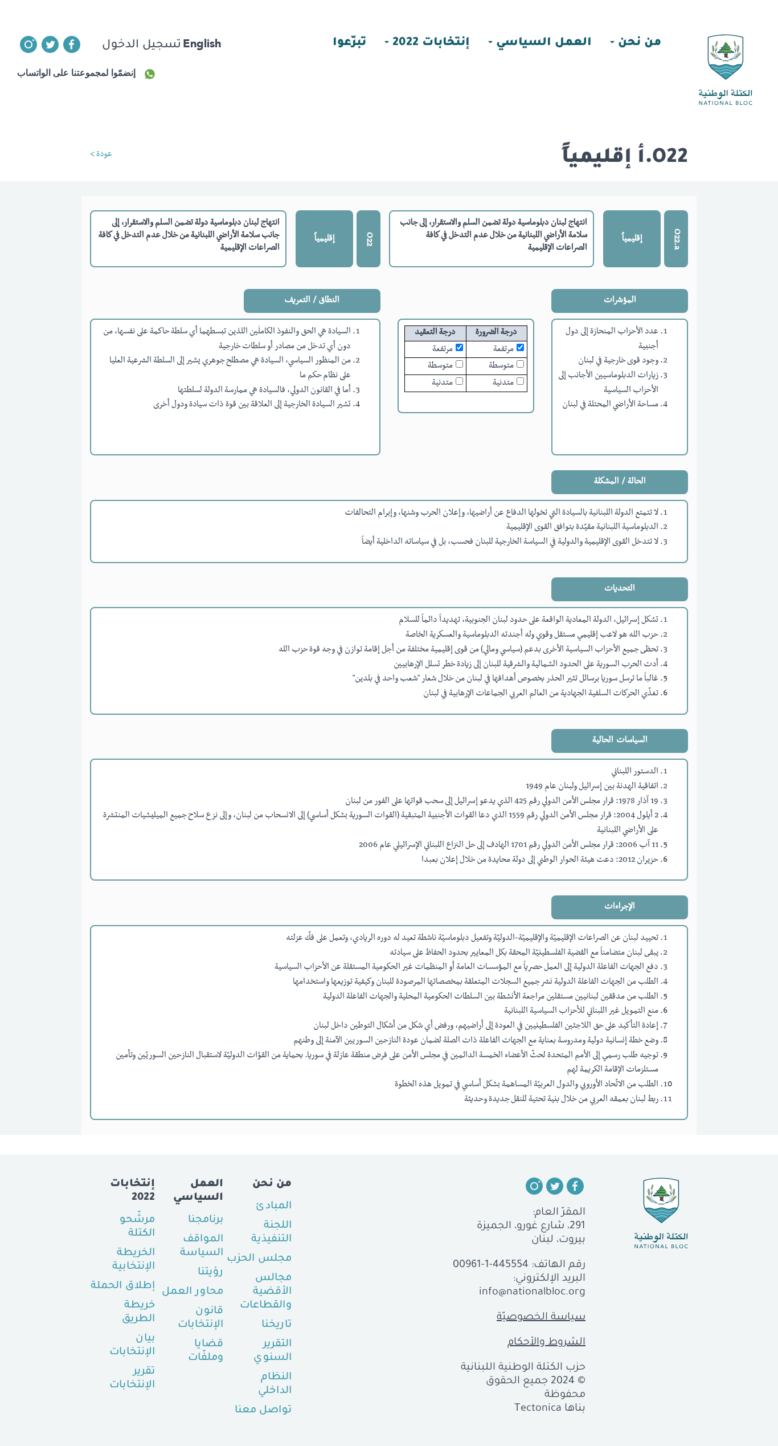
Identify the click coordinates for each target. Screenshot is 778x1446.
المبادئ (274, 1206)
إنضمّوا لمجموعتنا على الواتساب (76, 73)
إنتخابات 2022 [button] (429, 43)
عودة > (101, 155)
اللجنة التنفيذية (271, 1232)
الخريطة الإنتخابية (133, 1260)
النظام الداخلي (275, 1384)
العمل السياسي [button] (542, 43)
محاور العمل (192, 1292)
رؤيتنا (210, 1272)
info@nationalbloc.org (532, 1292)
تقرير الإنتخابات (132, 1378)
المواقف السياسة (201, 1246)
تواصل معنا (263, 1410)
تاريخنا (276, 1325)
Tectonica (538, 1409)
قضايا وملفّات (205, 1351)
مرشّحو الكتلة (137, 1227)
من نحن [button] (638, 43)
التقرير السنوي (272, 1351)
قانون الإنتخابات (200, 1318)
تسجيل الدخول (141, 45)
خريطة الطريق (138, 1312)
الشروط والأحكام (546, 1343)
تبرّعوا (349, 43)
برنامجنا (205, 1220)
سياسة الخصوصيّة (541, 1317)
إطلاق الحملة (123, 1286)
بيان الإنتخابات (132, 1345)
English (202, 43)
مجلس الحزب (259, 1259)
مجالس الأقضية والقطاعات (266, 1292)
